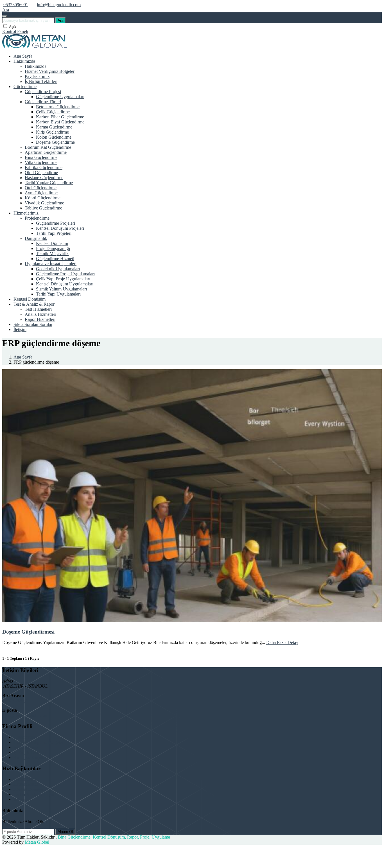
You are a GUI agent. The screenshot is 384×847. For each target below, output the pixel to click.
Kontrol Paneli (15, 31)
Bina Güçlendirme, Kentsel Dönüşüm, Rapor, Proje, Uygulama (114, 837)
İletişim (19, 329)
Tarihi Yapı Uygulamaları (58, 294)
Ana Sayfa (22, 56)
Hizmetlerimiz (26, 213)
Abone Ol (65, 832)
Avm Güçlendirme (41, 192)
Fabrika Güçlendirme (43, 167)
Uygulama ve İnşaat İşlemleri (50, 263)
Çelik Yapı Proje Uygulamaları (63, 278)
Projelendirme (37, 218)
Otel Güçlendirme (41, 187)
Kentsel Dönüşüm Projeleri (60, 228)
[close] (4, 16)
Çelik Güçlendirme (53, 111)
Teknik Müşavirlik (52, 253)
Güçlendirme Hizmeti (55, 258)
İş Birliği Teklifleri (41, 81)
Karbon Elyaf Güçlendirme (60, 122)
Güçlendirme (25, 86)
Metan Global (37, 842)
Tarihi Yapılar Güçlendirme (49, 182)
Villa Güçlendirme (41, 162)
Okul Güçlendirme (41, 172)
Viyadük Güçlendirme (44, 203)
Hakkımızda (24, 61)
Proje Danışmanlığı (53, 248)
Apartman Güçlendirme (46, 152)
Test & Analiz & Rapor (34, 304)
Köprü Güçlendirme (42, 197)
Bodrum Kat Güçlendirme (48, 147)
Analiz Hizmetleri (40, 314)
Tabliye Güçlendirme (43, 208)
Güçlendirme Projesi (43, 91)
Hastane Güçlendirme (44, 177)
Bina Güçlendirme (41, 157)
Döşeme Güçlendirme (55, 142)
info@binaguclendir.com (59, 4)
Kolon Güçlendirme (53, 137)
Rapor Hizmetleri (40, 319)
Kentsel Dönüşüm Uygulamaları (64, 283)
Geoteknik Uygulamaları (58, 268)
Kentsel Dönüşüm (52, 243)
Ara (60, 20)
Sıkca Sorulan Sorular (32, 324)
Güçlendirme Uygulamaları (60, 96)
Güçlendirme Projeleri (55, 223)
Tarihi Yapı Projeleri (53, 233)
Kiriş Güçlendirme (52, 132)
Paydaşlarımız (37, 76)
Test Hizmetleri (38, 309)
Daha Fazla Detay (282, 642)
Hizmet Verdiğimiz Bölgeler (49, 71)
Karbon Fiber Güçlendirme (60, 116)
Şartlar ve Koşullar (30, 757)
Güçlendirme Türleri (43, 101)
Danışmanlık (36, 238)
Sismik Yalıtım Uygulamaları (61, 289)
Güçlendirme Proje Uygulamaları (65, 273)
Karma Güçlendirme (54, 127)
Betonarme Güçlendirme (58, 106)
